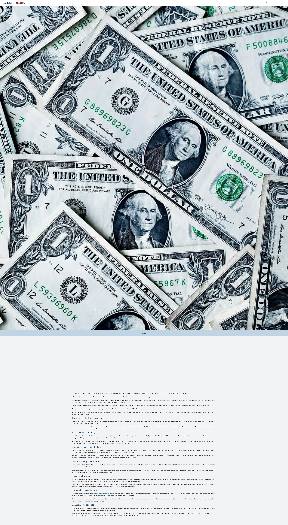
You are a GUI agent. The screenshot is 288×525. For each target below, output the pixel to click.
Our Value (261, 3)
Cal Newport (99, 456)
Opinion (276, 3)
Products (269, 3)
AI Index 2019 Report (89, 436)
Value (144, 333)
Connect (283, 3)
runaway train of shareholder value (103, 494)
